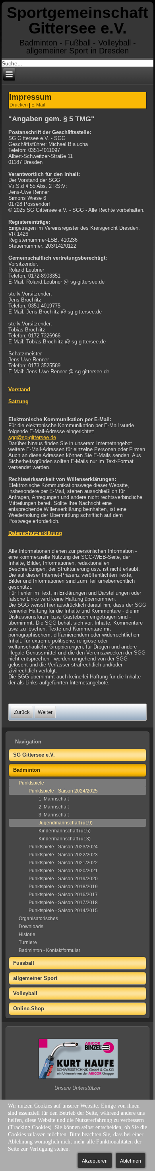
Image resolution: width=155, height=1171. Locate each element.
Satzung (18, 401)
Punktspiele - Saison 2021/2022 (63, 862)
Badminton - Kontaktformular (49, 950)
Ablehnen (130, 1161)
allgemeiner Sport (35, 978)
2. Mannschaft (54, 807)
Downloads (31, 926)
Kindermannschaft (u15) (65, 831)
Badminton (26, 770)
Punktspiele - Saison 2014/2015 (63, 910)
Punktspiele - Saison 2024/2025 (63, 791)
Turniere (28, 942)
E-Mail (38, 105)
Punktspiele (31, 783)
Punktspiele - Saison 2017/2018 (63, 902)
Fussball (23, 963)
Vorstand (19, 389)
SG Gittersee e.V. (34, 755)
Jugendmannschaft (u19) (66, 823)
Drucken (19, 105)
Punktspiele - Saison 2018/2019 (63, 886)
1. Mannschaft (54, 799)
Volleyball (25, 993)
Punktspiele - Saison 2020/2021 (63, 870)
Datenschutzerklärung (35, 533)
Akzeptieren (95, 1161)
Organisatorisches (38, 918)
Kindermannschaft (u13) (65, 839)
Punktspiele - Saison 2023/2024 (63, 847)
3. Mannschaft (54, 815)
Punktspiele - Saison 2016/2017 (63, 894)
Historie (27, 934)
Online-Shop (28, 1008)
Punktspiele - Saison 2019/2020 (63, 878)
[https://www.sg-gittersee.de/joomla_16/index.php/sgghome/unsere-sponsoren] (78, 1078)
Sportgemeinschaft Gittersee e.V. (77, 20)
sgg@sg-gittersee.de (32, 437)
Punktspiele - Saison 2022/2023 (63, 855)
